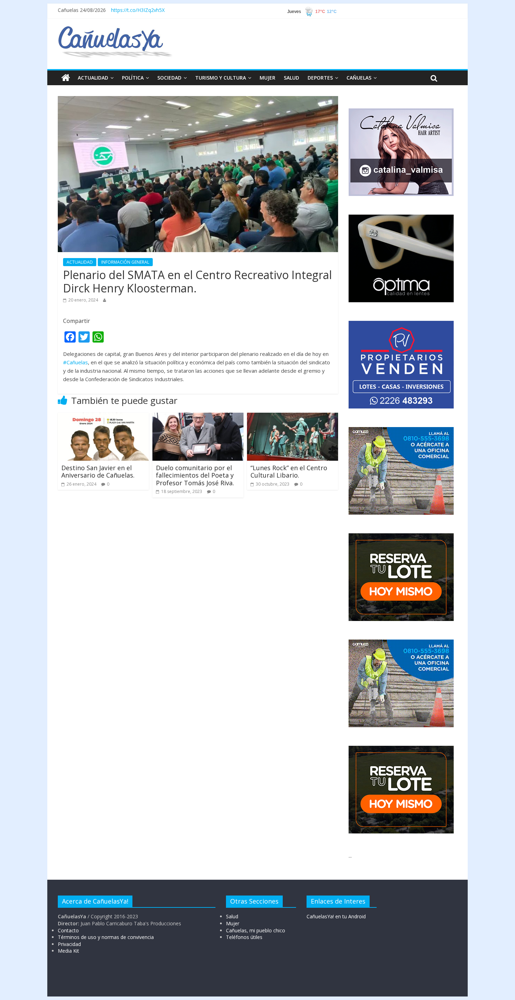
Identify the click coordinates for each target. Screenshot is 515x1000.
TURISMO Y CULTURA (220, 77)
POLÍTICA (133, 77)
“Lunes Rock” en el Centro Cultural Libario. (288, 472)
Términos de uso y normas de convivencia (106, 937)
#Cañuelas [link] (75, 362)
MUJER (267, 77)
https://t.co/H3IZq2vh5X (138, 10)
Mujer (232, 923)
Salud (232, 916)
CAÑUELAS (358, 77)
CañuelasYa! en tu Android (336, 916)
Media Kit (68, 950)
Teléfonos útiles (244, 937)
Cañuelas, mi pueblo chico (255, 930)
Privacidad (69, 944)
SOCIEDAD (169, 77)
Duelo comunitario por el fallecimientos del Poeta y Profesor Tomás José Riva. (195, 475)
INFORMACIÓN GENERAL (125, 262)
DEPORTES (320, 77)
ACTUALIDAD (93, 77)
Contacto (68, 930)
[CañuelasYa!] (115, 29)
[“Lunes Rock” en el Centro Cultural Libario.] (292, 417)
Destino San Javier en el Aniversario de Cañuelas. (98, 472)
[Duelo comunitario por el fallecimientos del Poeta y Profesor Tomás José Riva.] (197, 417)
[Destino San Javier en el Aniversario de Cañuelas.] (103, 417)
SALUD (291, 77)
